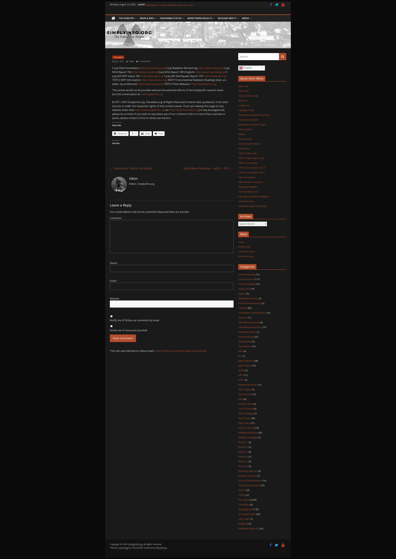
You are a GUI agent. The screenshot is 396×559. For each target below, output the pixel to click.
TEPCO (241, 490)
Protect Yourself (246, 427)
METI (240, 375)
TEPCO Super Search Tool (251, 158)
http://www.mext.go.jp (150, 84)
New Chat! (243, 86)
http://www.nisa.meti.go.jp (210, 72)
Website (114, 298)
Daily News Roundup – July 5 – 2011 (208, 168)
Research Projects (247, 475)
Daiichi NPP (244, 288)
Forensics (243, 317)
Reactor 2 (243, 446)
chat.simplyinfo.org (151, 94)
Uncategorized (245, 509)
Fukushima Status (170, 18)
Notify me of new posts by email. (129, 330)
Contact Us (243, 105)
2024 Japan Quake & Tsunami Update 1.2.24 (168, 4)
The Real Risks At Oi (248, 191)
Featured (242, 307)
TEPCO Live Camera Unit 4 (251, 167)
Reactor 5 (243, 461)
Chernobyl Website (247, 186)
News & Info (147, 18)
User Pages (244, 518)
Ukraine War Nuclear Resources (254, 115)
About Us (243, 100)
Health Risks (244, 341)
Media (241, 370)
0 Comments (144, 61)
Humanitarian (245, 346)
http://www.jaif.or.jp (152, 76)
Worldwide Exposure (248, 528)
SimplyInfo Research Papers (252, 124)
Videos (241, 134)
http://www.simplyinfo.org (150, 110)
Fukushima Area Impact (250, 327)
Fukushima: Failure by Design (131, 168)
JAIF (240, 355)
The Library (244, 148)
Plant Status (244, 423)
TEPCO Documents (248, 162)
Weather (242, 523)
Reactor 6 (243, 466)
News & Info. (244, 394)
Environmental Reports (249, 303)
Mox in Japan (244, 389)
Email (114, 281)
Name (114, 263)
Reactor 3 (243, 451)
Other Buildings (246, 413)
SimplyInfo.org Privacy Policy (252, 206)
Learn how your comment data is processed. (180, 351)
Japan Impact (244, 365)
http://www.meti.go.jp (152, 68)
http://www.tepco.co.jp (154, 80)
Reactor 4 (243, 456)
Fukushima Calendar (248, 119)
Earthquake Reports (248, 298)
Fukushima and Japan (249, 322)
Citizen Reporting (246, 274)
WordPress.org (245, 256)
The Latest (118, 57)
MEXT (241, 379)
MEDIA (245, 18)
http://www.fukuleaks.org (184, 110)
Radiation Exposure (248, 432)
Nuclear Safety (227, 18)
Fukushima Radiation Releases (253, 196)
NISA (240, 399)
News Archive (245, 138)
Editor (132, 61)
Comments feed (246, 251)
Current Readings (246, 284)
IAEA (240, 351)
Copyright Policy (246, 110)
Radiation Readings (247, 437)
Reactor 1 (243, 442)
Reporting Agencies (248, 470)
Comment (116, 218)
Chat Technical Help (248, 95)
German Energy (246, 336)
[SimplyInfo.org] (113, 18)
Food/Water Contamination (252, 312)
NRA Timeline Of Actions (250, 182)
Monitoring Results (199, 18)
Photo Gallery (245, 129)
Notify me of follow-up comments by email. (134, 320)
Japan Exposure (246, 360)
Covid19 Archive (246, 201)
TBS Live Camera (247, 177)
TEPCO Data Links (247, 153)
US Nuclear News (247, 514)
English (247, 67)
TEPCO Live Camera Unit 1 (251, 172)
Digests (242, 293)
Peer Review (244, 418)
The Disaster (126, 18)
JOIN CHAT (243, 91)
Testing (242, 494)
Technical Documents (249, 485)
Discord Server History (249, 143)
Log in (241, 241)
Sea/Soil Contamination (250, 480)
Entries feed (244, 246)
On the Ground (245, 408)
